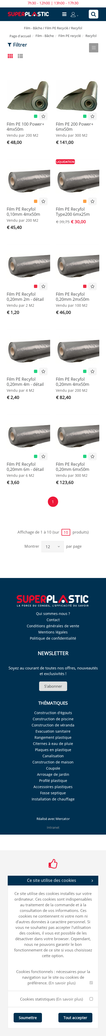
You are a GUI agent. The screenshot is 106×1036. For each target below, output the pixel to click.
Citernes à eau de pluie (53, 743)
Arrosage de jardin (53, 774)
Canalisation (53, 755)
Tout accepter (75, 1017)
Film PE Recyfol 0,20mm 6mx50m (72, 466)
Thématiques (53, 703)
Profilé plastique (53, 780)
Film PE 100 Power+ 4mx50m (25, 126)
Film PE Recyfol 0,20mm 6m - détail (25, 466)
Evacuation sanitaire (53, 731)
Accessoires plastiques (53, 786)
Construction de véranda (53, 725)
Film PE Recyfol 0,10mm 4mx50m (23, 211)
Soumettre (28, 1017)
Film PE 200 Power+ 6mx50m (74, 126)
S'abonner (53, 686)
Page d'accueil (20, 36)
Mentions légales (53, 632)
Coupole (53, 768)
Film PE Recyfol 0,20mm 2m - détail (25, 296)
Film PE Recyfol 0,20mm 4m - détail (25, 381)
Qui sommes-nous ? (53, 613)
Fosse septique (53, 792)
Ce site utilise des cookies (51, 880)
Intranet (53, 827)
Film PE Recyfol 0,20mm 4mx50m (72, 381)
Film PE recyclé (69, 35)
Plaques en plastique (53, 749)
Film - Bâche (45, 35)
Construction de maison (53, 762)
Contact (53, 619)
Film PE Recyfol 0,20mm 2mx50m (72, 296)
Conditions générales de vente (53, 625)
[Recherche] (93, 14)
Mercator (63, 818)
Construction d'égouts (53, 712)
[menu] (64, 14)
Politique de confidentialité (53, 638)
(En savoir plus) (62, 982)
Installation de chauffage (53, 799)
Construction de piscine (53, 718)
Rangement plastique (53, 737)
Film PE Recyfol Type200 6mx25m (73, 211)
